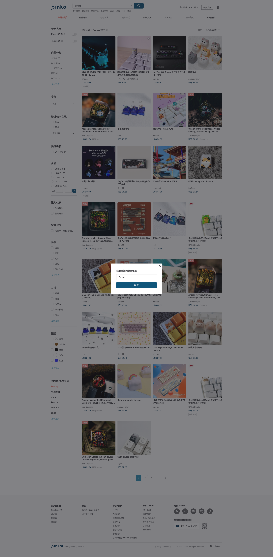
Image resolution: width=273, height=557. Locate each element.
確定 (136, 285)
